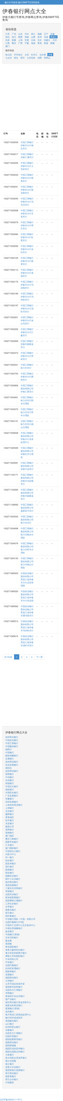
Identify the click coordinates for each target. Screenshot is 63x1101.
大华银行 (9, 980)
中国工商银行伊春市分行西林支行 (27, 376)
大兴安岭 (31, 57)
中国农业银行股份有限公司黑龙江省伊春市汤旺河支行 (27, 641)
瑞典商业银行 (11, 1042)
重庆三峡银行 (11, 838)
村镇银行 (9, 783)
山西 (33, 36)
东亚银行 (9, 823)
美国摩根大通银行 (13, 900)
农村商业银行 (11, 736)
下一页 (39, 656)
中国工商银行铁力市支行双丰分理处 (27, 412)
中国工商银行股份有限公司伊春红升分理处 (27, 452)
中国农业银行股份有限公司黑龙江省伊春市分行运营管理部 (27, 579)
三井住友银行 (11, 903)
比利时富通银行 (12, 968)
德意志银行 (10, 909)
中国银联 (9, 1082)
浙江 (33, 33)
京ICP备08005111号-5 (11, 1099)
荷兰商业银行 (11, 1073)
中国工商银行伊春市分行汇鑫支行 (27, 332)
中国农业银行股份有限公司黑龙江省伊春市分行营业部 (27, 596)
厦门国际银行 (11, 847)
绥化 (16, 57)
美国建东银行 (11, 1020)
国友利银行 (10, 863)
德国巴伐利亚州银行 (15, 1048)
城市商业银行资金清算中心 (18, 1002)
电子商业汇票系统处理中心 (18, 1014)
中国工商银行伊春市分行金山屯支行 (27, 320)
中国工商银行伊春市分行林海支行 (27, 177)
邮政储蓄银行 (11, 755)
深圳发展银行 (11, 801)
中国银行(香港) (12, 934)
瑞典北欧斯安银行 (13, 1005)
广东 (14, 33)
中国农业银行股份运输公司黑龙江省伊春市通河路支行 (27, 611)
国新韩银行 (10, 971)
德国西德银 (10, 1045)
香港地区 (9, 817)
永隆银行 (9, 1029)
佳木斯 (43, 54)
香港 (46, 43)
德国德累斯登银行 (13, 1039)
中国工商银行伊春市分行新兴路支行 (27, 189)
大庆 (27, 54)
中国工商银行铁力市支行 (27, 366)
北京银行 (9, 810)
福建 (39, 33)
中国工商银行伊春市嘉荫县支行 (27, 344)
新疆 (14, 39)
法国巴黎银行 (11, 965)
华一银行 (9, 857)
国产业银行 (10, 999)
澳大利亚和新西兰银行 (16, 952)
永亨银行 (9, 906)
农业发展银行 (11, 764)
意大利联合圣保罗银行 (16, 1057)
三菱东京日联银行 (13, 888)
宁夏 (27, 43)
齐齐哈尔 (18, 54)
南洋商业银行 (11, 881)
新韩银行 (9, 869)
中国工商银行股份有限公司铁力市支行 (27, 519)
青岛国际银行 (11, 946)
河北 (27, 33)
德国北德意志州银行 (15, 1051)
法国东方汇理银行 (13, 989)
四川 (14, 36)
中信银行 (9, 777)
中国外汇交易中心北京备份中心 (20, 925)
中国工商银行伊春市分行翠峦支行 (27, 225)
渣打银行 (9, 866)
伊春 (50, 54)
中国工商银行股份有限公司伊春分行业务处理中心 (27, 437)
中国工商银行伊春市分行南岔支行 (27, 145)
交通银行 (9, 758)
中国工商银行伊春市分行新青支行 (27, 261)
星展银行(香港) (12, 1008)
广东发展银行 (11, 795)
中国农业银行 (11, 740)
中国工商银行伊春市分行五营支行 (27, 213)
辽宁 (46, 33)
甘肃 (27, 39)
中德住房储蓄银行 (13, 928)
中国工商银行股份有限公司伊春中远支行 (27, 465)
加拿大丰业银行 (12, 1066)
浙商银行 (9, 829)
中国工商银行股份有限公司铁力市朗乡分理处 (27, 533)
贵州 (39, 36)
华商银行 (9, 992)
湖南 (27, 36)
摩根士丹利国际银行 (15, 955)
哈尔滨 (8, 54)
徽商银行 (9, 814)
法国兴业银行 (11, 894)
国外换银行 (10, 915)
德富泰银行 (10, 1076)
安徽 (52, 33)
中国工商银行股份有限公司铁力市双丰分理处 (27, 548)
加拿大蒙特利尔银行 (15, 949)
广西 (20, 43)
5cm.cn (54, 5)
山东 (20, 33)
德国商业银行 (11, 977)
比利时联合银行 (12, 1026)
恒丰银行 (9, 820)
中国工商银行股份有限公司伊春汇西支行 (27, 388)
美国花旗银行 (11, 885)
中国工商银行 (11, 743)
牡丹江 (34, 54)
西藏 (52, 43)
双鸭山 (47, 57)
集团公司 (9, 826)
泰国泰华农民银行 (13, 986)
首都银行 (9, 974)
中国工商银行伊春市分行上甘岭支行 (27, 166)
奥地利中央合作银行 (15, 996)
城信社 (8, 767)
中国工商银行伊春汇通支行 (27, 156)
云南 (33, 39)
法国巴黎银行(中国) (14, 922)
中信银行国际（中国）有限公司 (20, 918)
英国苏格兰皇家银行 (15, 1070)
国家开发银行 (11, 841)
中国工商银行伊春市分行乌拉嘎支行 (27, 284)
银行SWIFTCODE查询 (28, 2)
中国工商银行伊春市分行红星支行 (27, 237)
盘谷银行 (9, 931)
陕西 (20, 36)
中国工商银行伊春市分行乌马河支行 (27, 201)
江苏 (7, 33)
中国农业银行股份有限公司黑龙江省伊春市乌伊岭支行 (27, 626)
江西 (7, 43)
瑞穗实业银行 (11, 875)
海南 (33, 43)
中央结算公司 (11, 959)
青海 (39, 43)
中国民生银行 (11, 792)
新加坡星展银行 (12, 897)
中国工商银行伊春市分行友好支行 (27, 249)
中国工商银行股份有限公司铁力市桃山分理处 (27, 563)
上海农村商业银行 (13, 804)
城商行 (8, 749)
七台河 (8, 57)
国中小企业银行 (12, 878)
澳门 (7, 46)
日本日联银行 (11, 937)
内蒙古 (47, 39)
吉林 (7, 39)
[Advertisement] (31, 98)
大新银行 (9, 1054)
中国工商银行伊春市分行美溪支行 (27, 272)
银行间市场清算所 (13, 1017)
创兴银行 (9, 1011)
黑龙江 (53, 36)
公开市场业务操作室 (15, 983)
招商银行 (9, 773)
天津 (54, 39)
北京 (39, 39)
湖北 (7, 36)
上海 (20, 39)
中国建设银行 (11, 746)
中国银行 (9, 752)
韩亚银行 (9, 872)
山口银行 (9, 1023)
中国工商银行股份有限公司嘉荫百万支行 (27, 507)
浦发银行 (9, 789)
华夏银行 (9, 798)
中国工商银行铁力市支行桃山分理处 (27, 424)
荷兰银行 (9, 912)
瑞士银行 (9, 1063)
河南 (46, 36)
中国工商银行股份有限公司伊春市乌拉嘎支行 (27, 479)
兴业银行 (9, 780)
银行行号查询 (11, 2)
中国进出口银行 (12, 851)
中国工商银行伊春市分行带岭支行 (27, 356)
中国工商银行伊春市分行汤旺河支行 (27, 308)
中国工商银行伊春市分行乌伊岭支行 (27, 296)
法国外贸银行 (11, 1036)
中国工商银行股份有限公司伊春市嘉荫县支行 (27, 494)
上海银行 (9, 807)
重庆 (14, 43)
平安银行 (9, 962)
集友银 (8, 940)
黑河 (22, 57)
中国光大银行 (11, 786)
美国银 (8, 943)
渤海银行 (9, 832)
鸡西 (39, 57)
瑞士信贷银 (10, 1060)
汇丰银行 (9, 844)
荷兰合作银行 (11, 1079)
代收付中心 (10, 854)
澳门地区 (9, 835)
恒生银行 (9, 860)
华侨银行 (9, 891)
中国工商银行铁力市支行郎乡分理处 (27, 400)
